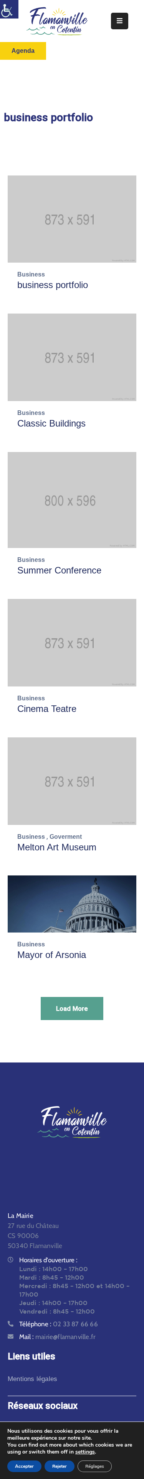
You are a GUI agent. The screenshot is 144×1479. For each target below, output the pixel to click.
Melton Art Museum (56, 847)
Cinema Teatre (46, 708)
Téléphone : (58, 1324)
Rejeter (59, 1466)
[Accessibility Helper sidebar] (9, 9)
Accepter (24, 1466)
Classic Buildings (51, 423)
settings (85, 1452)
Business (31, 274)
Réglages (94, 1466)
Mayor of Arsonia (51, 954)
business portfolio (52, 285)
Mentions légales (32, 1379)
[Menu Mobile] (119, 21)
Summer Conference (59, 570)
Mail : (57, 1337)
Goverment (66, 836)
